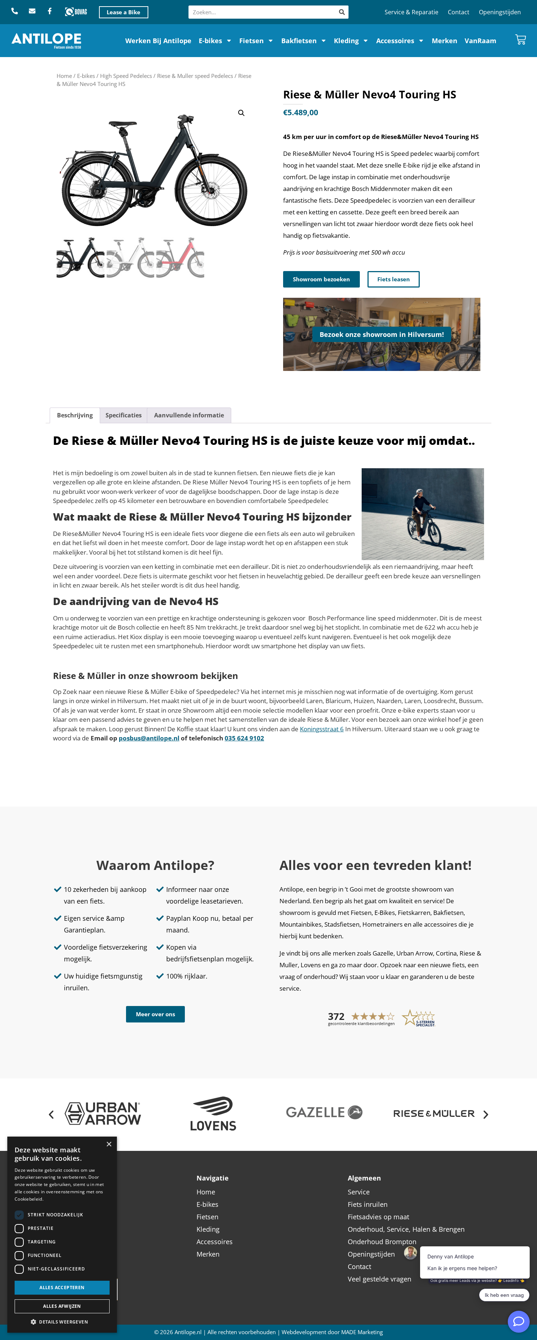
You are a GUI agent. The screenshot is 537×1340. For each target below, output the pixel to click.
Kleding (346, 40)
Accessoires (395, 40)
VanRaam (480, 40)
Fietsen (251, 40)
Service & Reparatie (411, 12)
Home (64, 75)
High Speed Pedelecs (126, 75)
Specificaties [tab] (124, 415)
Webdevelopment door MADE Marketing (332, 1332)
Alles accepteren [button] (61, 1287)
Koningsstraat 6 (322, 729)
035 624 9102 (244, 738)
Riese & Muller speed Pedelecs (195, 75)
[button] (241, 113)
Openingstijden (500, 12)
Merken (444, 40)
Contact (458, 12)
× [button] (108, 1144)
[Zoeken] (342, 12)
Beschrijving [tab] (75, 415)
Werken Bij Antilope (158, 40)
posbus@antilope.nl (149, 738)
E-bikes (210, 40)
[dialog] (62, 1235)
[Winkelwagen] (520, 39)
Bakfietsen (299, 40)
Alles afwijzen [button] (62, 1306)
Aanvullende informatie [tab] (189, 415)
